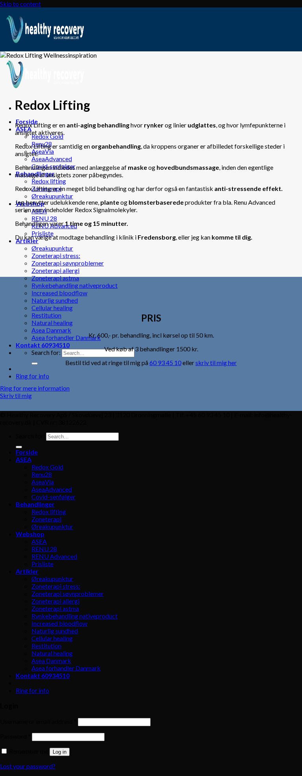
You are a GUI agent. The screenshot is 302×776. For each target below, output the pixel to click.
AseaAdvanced (51, 158)
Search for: (46, 352)
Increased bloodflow (59, 292)
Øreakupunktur (52, 196)
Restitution (46, 315)
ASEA (23, 459)
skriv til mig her (216, 362)
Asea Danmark (51, 330)
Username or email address (38, 721)
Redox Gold (47, 136)
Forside (27, 452)
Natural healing (52, 322)
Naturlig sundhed (54, 300)
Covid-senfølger (53, 496)
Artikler (27, 571)
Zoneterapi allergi (55, 270)
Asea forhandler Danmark (66, 337)
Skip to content (20, 3)
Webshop (30, 534)
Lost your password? (27, 766)
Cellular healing (52, 307)
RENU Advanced (54, 556)
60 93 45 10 (165, 362)
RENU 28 (44, 218)
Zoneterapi (46, 519)
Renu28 (41, 474)
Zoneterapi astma (55, 278)
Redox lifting (48, 181)
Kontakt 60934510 (43, 345)
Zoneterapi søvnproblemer (67, 263)
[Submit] (34, 363)
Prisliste (42, 563)
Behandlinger (35, 504)
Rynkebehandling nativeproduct (74, 285)
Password (15, 736)
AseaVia (42, 151)
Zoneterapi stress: (55, 255)
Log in (59, 752)
